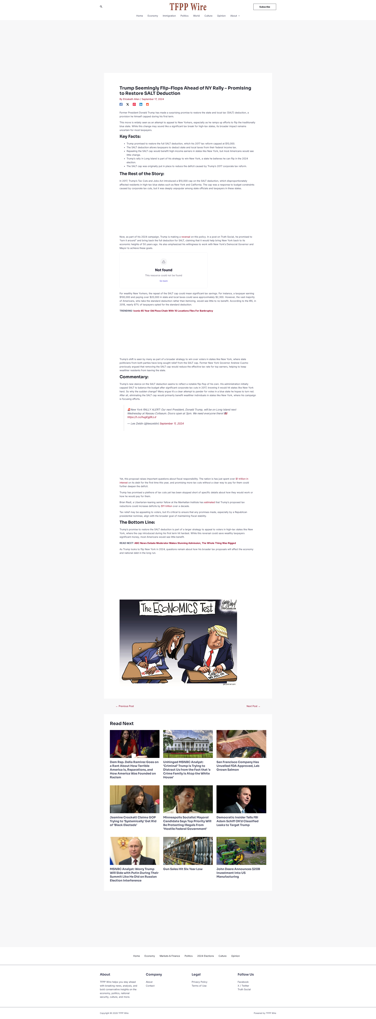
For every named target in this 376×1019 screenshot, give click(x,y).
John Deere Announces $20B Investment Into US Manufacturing (238, 873)
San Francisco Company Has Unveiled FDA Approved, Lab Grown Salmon (237, 766)
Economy (153, 15)
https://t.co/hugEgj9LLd (141, 417)
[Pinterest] (134, 104)
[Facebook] (121, 104)
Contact (150, 985)
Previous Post (125, 706)
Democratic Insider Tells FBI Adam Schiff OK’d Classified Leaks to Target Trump (237, 821)
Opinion (221, 15)
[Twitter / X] (127, 104)
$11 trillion (166, 506)
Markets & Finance (170, 955)
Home (139, 15)
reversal (185, 236)
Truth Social (244, 989)
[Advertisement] (188, 51)
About (233, 15)
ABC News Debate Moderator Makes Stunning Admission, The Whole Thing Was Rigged (185, 543)
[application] (238, 16)
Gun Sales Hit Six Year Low (183, 869)
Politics (184, 15)
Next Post (253, 706)
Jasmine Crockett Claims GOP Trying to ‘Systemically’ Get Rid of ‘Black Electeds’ (133, 821)
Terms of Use (199, 985)
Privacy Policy (199, 981)
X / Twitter (243, 985)
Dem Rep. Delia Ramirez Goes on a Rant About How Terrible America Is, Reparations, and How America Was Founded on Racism (134, 769)
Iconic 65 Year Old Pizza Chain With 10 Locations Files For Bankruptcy (173, 310)
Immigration (169, 15)
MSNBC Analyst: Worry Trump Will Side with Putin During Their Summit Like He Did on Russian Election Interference (134, 874)
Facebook (243, 981)
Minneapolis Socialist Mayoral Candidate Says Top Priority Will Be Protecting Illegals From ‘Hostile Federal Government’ (187, 823)
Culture (208, 15)
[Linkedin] (140, 104)
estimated (209, 502)
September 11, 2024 (172, 423)
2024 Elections (205, 955)
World (196, 15)
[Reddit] (147, 104)
